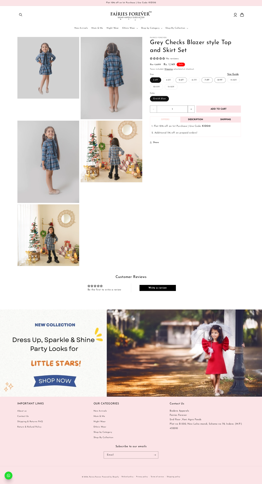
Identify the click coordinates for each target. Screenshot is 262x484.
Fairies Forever (95, 477)
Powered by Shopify (110, 477)
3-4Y (155, 80)
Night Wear (100, 421)
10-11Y (158, 88)
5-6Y (181, 80)
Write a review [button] (157, 288)
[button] (20, 14)
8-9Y (220, 80)
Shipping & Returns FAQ (30, 421)
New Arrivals (100, 411)
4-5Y (170, 81)
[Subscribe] (154, 455)
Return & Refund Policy (29, 427)
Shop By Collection (103, 438)
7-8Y (207, 80)
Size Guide (233, 74)
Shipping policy (173, 477)
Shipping (169, 69)
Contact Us (23, 416)
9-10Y (235, 81)
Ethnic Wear (100, 427)
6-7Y (196, 81)
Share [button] (156, 142)
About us (22, 411)
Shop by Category (103, 432)
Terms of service (157, 477)
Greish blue (159, 98)
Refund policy (127, 477)
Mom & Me (99, 416)
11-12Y (173, 88)
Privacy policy (142, 477)
